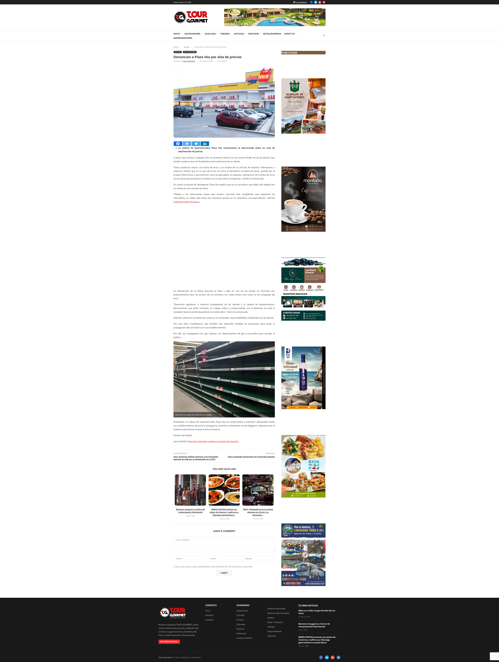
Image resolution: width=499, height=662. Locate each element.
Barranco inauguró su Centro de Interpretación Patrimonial (314, 625)
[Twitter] (315, 2)
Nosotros (209, 615)
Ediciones (271, 636)
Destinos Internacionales (278, 613)
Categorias (242, 605)
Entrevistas (241, 633)
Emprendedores (182, 38)
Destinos (253, 33)
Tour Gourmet (189, 61)
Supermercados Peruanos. (186, 201)
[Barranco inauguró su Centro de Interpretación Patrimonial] (190, 490)
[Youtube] (324, 2)
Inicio (176, 33)
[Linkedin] (205, 143)
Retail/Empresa (272, 33)
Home (175, 47)
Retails (186, 47)
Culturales (240, 624)
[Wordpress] (338, 657)
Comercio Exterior (244, 638)
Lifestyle (289, 33)
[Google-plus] (333, 657)
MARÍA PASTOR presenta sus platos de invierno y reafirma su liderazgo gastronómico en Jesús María (317, 640)
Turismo (225, 33)
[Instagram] (319, 2)
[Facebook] (311, 2)
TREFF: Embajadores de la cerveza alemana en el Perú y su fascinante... (258, 512)
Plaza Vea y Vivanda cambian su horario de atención (213, 441)
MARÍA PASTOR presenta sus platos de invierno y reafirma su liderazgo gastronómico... (224, 512)
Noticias (239, 33)
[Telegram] (196, 143)
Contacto (211, 605)
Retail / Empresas (275, 622)
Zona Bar (210, 33)
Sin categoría (189, 52)
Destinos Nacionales (276, 609)
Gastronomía (192, 33)
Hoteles (270, 618)
